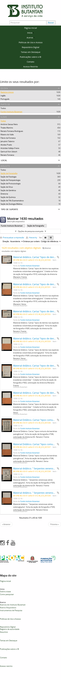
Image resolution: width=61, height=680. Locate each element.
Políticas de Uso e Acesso (30, 42)
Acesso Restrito (30, 66)
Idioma (4, 88)
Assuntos (4, 632)
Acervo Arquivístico (8, 607)
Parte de (5, 104)
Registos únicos (7, 92)
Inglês (3, 95)
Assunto (5, 166)
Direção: (6, 241)
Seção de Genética (8, 190)
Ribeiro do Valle (7, 134)
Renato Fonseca (7, 155)
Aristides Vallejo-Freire (10, 148)
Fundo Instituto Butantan (11, 111)
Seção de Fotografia (9, 173)
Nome (4, 117)
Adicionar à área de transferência (58, 257)
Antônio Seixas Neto (9, 124)
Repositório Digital (30, 47)
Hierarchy (33, 237)
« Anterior (6, 524)
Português (5, 99)
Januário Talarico (7, 141)
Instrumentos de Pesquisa (11, 610)
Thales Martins (7, 127)
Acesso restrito (6, 666)
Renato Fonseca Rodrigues (12, 131)
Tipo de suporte (9, 209)
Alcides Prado (6, 144)
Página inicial (30, 28)
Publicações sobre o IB (30, 57)
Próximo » (54, 524)
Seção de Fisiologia (8, 176)
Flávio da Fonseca (8, 138)
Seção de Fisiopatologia (10, 180)
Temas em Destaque (30, 52)
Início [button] (29, 32)
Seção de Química (8, 197)
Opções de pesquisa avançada (30, 231)
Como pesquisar (7, 594)
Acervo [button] (30, 37)
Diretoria (4, 193)
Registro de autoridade (9, 629)
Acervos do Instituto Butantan (13, 604)
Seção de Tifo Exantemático (12, 200)
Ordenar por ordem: (31, 241)
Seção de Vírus (7, 187)
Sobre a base (5, 591)
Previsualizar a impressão (13, 237)
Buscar (51, 22)
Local (4, 160)
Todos (3, 108)
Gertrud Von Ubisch (9, 151)
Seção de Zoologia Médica (11, 204)
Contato (30, 61)
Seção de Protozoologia (10, 183)
